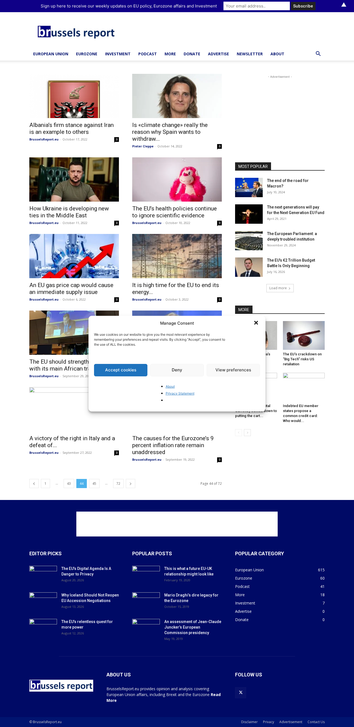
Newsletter (250, 53)
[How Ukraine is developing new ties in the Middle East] (74, 179)
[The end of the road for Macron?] (249, 187)
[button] (256, 323)
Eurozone (86, 53)
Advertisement (290, 722)
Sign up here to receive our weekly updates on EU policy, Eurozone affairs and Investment (129, 6)
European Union (50, 53)
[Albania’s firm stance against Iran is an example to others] (74, 96)
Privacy (268, 722)
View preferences (233, 369)
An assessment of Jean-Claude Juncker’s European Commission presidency (192, 627)
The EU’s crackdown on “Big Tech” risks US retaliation (302, 359)
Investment (118, 53)
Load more (278, 288)
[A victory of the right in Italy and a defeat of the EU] (74, 409)
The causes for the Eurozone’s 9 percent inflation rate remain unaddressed (173, 445)
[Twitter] (240, 692)
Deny (177, 369)
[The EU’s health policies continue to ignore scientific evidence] (177, 179)
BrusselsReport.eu (44, 139)
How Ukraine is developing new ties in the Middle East (69, 212)
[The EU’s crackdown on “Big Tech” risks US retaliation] (304, 335)
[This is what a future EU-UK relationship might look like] (146, 575)
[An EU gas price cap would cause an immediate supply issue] (74, 256)
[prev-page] (34, 483)
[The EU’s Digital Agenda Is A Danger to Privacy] (43, 575)
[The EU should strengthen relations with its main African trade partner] (74, 333)
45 (94, 483)
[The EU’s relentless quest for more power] (43, 628)
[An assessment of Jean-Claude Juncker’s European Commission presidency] (146, 628)
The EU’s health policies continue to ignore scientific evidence (174, 212)
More (170, 53)
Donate (192, 53)
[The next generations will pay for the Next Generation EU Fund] (249, 214)
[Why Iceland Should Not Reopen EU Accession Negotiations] (43, 602)
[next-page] (130, 483)
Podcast (147, 53)
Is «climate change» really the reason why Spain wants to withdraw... (170, 132)
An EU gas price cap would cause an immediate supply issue (71, 288)
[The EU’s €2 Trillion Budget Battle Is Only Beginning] (249, 267)
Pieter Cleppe (142, 146)
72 (118, 483)
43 (69, 483)
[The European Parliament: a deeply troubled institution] (249, 240)
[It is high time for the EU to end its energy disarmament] (177, 256)
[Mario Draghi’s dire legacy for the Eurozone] (146, 602)
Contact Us (316, 722)
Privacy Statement (180, 393)
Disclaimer (249, 722)
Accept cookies (120, 369)
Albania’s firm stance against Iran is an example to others (71, 128)
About (170, 386)
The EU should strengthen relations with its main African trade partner (74, 365)
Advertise (218, 53)
